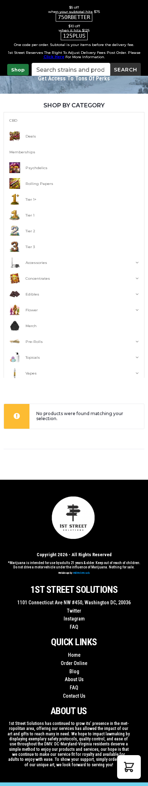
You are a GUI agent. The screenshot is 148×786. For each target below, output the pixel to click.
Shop (18, 70)
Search (125, 69)
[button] (129, 767)
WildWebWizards (81, 573)
